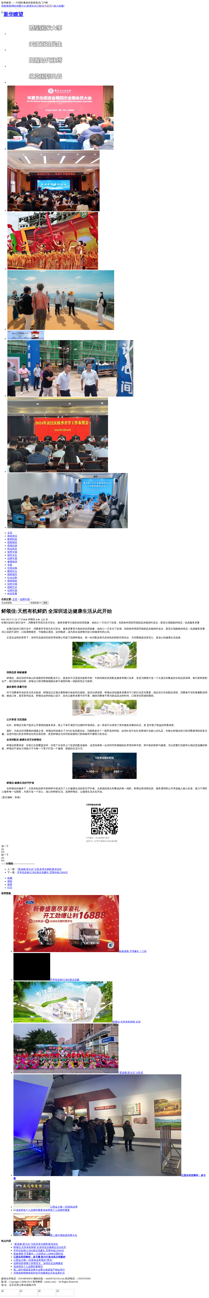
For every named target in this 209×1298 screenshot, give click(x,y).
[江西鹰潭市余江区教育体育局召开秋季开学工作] (57, 471)
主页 (14, 599)
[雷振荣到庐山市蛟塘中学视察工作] (70, 395)
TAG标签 (27, 6)
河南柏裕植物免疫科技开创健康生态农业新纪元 (39, 1273)
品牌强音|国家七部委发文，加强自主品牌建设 (38, 1263)
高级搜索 (6, 6)
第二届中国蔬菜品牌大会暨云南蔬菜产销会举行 (39, 1269)
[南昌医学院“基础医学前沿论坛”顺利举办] (53, 210)
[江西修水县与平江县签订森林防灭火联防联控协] (67, 527)
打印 (9, 887)
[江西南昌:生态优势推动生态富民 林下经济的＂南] (60, 329)
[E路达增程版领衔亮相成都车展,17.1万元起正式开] (25, 338)
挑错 (9, 881)
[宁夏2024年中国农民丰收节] (52, 268)
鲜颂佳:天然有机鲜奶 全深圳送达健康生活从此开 (39, 1247)
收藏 (9, 878)
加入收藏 (58, 6)
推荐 (9, 884)
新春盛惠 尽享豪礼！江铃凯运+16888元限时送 (38, 1253)
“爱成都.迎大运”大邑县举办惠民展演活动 (39, 869)
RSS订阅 (36, 6)
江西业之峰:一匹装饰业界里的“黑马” (33, 1260)
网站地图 (16, 6)
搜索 (45, 603)
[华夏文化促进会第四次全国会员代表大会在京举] (60, 149)
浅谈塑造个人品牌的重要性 (28, 1266)
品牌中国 (25, 599)
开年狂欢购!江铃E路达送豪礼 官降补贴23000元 (42, 872)
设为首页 (47, 6)
